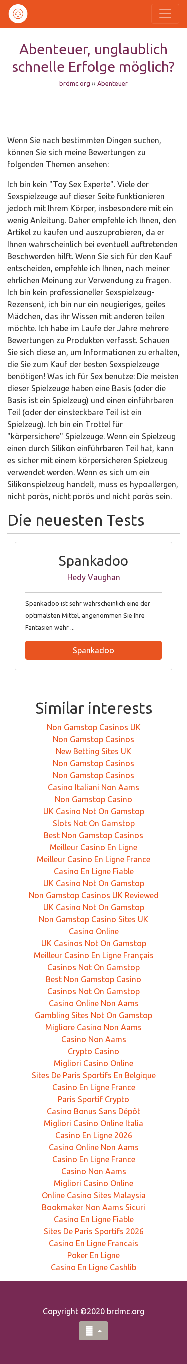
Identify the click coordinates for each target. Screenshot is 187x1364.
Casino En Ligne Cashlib (93, 1267)
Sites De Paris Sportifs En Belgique (94, 1075)
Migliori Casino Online (93, 1063)
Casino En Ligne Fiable (94, 871)
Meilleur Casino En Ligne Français (94, 955)
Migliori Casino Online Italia (93, 1123)
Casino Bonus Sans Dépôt (93, 1111)
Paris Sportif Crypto (93, 1099)
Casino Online (94, 931)
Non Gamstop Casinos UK (94, 727)
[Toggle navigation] (165, 14)
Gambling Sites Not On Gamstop (93, 1015)
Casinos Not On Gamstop (93, 967)
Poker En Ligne (93, 1255)
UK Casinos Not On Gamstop (93, 943)
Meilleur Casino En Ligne (93, 847)
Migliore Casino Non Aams (93, 1027)
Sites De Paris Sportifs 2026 (94, 1231)
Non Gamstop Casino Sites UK (93, 919)
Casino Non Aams (93, 1039)
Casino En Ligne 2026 (93, 1135)
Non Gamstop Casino (93, 799)
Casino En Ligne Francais (93, 1243)
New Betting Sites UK (93, 751)
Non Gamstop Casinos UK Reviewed (94, 895)
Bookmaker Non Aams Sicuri (93, 1207)
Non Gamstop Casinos (93, 739)
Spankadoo (93, 650)
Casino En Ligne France (93, 1087)
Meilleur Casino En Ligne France (93, 859)
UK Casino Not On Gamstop (93, 811)
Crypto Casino (93, 1051)
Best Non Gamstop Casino (93, 979)
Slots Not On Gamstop (94, 823)
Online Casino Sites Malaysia (94, 1195)
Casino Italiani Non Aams (93, 787)
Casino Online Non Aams (94, 1003)
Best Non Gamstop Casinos (93, 835)
